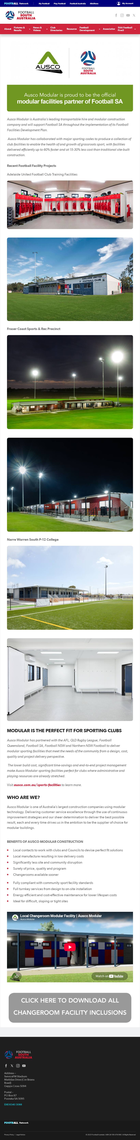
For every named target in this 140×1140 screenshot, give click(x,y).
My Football (44, 3)
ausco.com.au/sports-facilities (37, 785)
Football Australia (78, 3)
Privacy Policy (9, 1135)
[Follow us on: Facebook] (116, 15)
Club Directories (56, 29)
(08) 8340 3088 (13, 1104)
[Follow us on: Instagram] (122, 15)
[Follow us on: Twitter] (134, 15)
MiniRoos (94, 3)
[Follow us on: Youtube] (128, 15)
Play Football (60, 3)
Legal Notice (20, 1135)
